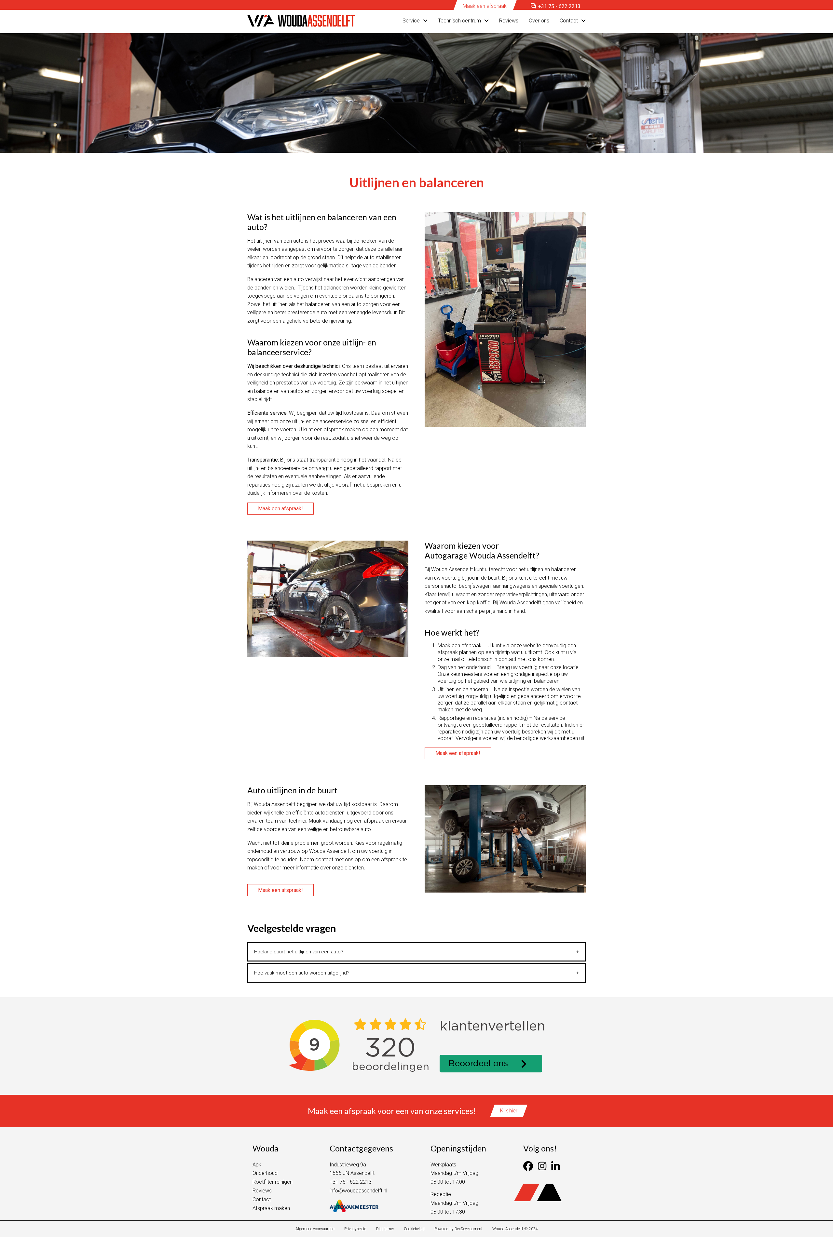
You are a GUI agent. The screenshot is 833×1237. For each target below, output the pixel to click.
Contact (569, 21)
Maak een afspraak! (280, 508)
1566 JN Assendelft (352, 1173)
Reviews (508, 21)
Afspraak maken (271, 1208)
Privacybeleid (355, 1229)
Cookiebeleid (414, 1229)
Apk (257, 1165)
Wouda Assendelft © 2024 (515, 1229)
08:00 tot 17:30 (447, 1212)
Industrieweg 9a (348, 1165)
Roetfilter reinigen (273, 1182)
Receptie (440, 1194)
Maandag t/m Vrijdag (454, 1173)
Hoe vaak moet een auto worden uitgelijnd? (301, 973)
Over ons (539, 21)
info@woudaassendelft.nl (358, 1191)
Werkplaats (443, 1165)
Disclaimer (385, 1229)
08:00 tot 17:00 (447, 1182)
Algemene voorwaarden (315, 1229)
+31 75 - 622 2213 (555, 6)
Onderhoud (265, 1173)
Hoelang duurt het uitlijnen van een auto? (298, 952)
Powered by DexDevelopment (458, 1229)
